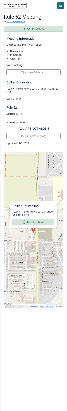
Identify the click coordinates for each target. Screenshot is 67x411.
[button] (33, 230)
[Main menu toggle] (60, 5)
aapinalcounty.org (35, 136)
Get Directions (35, 28)
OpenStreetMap (47, 306)
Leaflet (35, 306)
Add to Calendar (34, 72)
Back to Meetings (16, 21)
